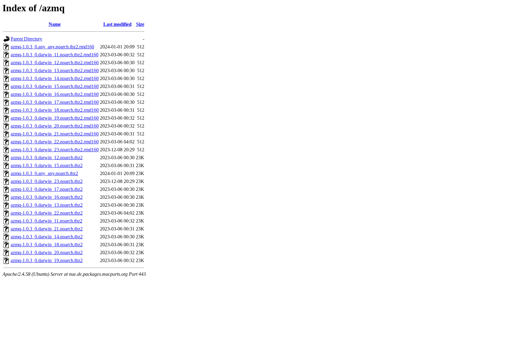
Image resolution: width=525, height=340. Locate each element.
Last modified (117, 24)
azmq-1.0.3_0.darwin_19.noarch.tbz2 (47, 260)
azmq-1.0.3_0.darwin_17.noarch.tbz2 (47, 189)
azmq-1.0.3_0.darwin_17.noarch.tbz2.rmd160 (55, 102)
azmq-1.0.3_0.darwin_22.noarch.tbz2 (47, 213)
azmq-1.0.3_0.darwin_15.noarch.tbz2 (47, 165)
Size (140, 24)
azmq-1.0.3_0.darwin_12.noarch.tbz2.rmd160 (55, 62)
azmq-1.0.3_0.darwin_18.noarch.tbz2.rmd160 (55, 110)
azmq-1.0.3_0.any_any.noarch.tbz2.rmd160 (52, 46)
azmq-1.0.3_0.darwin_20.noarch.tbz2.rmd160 (55, 125)
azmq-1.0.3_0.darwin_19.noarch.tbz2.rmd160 (55, 118)
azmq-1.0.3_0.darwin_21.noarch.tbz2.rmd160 (55, 133)
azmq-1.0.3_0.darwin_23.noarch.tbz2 (47, 181)
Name (55, 24)
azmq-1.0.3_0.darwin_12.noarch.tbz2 (47, 157)
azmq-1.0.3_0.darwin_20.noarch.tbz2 (47, 252)
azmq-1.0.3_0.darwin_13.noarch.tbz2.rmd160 (55, 70)
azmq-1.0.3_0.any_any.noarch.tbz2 (44, 173)
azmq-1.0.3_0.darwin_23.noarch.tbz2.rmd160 (55, 149)
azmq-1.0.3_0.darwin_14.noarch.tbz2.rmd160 (55, 78)
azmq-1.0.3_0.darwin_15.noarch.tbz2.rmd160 (55, 86)
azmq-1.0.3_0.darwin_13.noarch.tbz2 (47, 205)
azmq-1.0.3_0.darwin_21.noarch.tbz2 (47, 228)
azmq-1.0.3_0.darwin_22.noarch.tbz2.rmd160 (55, 141)
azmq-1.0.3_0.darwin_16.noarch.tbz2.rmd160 (55, 94)
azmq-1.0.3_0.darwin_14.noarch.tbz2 (47, 236)
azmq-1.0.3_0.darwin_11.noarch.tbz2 (46, 220)
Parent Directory (26, 38)
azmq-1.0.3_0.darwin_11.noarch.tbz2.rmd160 (54, 54)
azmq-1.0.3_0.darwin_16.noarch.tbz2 (47, 197)
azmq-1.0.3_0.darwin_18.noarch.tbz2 (47, 244)
